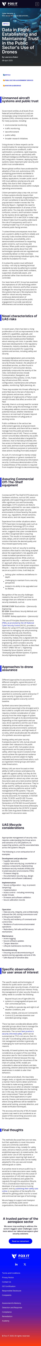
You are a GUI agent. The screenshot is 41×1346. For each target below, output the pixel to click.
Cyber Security (7, 13)
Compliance (7, 1312)
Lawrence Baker (11, 57)
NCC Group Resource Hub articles (15, 16)
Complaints (6, 1295)
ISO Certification (8, 1286)
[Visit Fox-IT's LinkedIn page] (16, 1264)
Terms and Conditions (11, 1273)
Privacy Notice (8, 1277)
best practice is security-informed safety (18, 1032)
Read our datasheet (20, 1241)
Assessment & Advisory (11, 1303)
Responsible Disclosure (11, 1291)
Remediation (7, 1316)
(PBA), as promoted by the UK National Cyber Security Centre (18, 624)
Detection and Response (12, 1307)
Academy (5, 1321)
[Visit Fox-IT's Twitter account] (25, 1264)
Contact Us (6, 1282)
